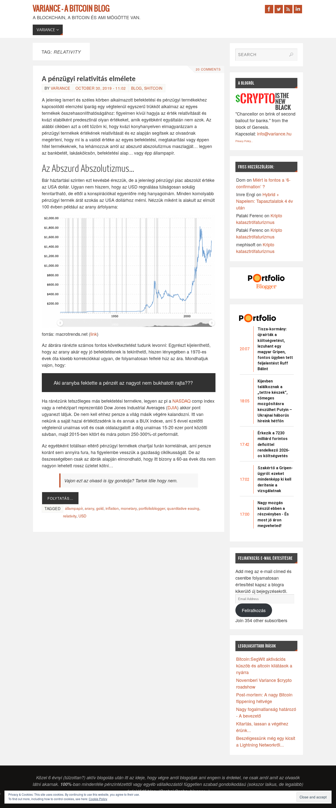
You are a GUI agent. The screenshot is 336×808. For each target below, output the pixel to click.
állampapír (74, 508)
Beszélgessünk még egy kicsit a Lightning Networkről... (265, 741)
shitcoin (153, 88)
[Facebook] (269, 9)
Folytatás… (60, 498)
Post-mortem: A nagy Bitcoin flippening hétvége (264, 697)
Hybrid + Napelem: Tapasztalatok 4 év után (264, 201)
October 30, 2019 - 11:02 (101, 88)
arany (89, 508)
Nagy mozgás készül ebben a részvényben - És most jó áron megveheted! (273, 514)
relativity (69, 515)
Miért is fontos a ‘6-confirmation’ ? (263, 183)
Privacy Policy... (244, 141)
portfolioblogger (152, 508)
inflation (112, 508)
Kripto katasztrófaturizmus (259, 218)
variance (60, 88)
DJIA (172, 407)
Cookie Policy (98, 799)
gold (100, 508)
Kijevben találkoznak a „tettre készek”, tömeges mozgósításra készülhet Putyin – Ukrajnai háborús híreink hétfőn (275, 401)
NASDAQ (181, 400)
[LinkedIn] (298, 9)
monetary (129, 508)
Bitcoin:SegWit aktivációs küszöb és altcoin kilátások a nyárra (264, 665)
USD (82, 515)
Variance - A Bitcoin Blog (71, 9)
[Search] (291, 54)
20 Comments (208, 69)
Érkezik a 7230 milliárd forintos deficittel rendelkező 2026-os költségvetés (274, 444)
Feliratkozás (254, 610)
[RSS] (288, 9)
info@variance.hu (274, 133)
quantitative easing (183, 508)
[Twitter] (279, 9)
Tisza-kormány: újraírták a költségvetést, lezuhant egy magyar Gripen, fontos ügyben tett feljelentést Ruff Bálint (275, 349)
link (93, 334)
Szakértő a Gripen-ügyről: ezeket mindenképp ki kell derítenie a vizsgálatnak (275, 479)
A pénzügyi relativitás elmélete (89, 79)
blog (136, 88)
